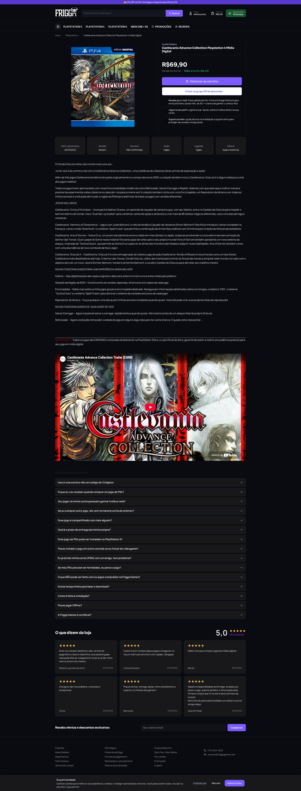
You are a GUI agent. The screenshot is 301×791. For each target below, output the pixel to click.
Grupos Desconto (163, 747)
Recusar (216, 783)
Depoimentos (62, 756)
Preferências (199, 783)
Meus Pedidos (62, 752)
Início (57, 35)
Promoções (160, 761)
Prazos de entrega (114, 752)
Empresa (59, 747)
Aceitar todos (234, 783)
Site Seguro (110, 747)
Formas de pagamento (116, 756)
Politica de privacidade (116, 765)
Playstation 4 (72, 35)
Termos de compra (64, 765)
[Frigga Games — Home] (66, 13)
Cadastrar (237, 727)
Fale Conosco (62, 761)
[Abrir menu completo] (58, 26)
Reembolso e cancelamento (119, 761)
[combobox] (124, 13)
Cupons (158, 765)
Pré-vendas (160, 756)
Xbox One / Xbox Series (165, 752)
